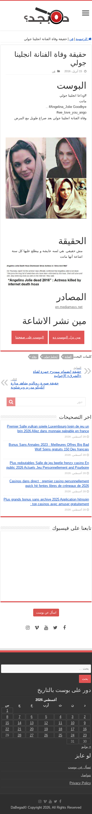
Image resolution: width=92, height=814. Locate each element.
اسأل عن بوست (46, 612)
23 (85, 735)
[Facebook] (64, 628)
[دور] (11, 401)
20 (31, 729)
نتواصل (86, 775)
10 (72, 723)
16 (85, 729)
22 (7, 729)
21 (19, 729)
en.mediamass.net (69, 307)
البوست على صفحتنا (29, 337)
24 (72, 735)
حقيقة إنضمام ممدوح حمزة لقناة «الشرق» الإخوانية (57, 372)
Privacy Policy (80, 783)
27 (31, 735)
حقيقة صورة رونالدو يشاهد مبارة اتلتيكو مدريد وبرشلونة (35, 383)
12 (46, 723)
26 (46, 735)
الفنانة (68, 356)
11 (60, 723)
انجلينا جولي (50, 356)
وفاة (34, 356)
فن (71, 39)
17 (72, 729)
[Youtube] (46, 628)
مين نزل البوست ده (66, 337)
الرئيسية (82, 39)
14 (19, 723)
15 (7, 723)
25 (60, 735)
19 (46, 729)
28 (19, 735)
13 (31, 723)
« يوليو (86, 746)
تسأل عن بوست (79, 767)
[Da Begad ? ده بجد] (46, 14)
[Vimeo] (37, 628)
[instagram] (28, 628)
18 (60, 729)
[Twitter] (55, 628)
